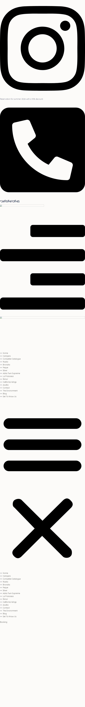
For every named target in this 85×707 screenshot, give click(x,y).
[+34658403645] (42, 197)
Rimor (5, 379)
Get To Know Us (9, 396)
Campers (7, 356)
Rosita (5, 362)
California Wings (9, 382)
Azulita (5, 385)
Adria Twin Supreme (11, 373)
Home (5, 353)
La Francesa (8, 376)
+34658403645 (10, 201)
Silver (5, 370)
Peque (5, 367)
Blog (5, 393)
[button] (42, 486)
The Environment (10, 390)
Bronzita (6, 364)
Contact (6, 388)
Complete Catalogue (12, 359)
